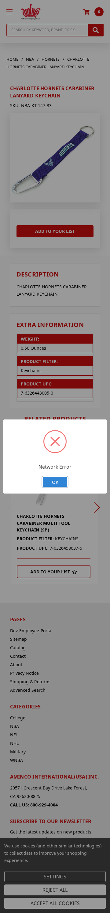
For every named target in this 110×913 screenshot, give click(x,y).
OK (55, 482)
